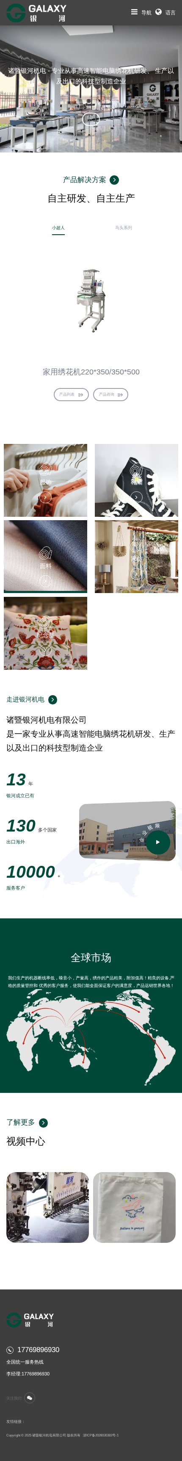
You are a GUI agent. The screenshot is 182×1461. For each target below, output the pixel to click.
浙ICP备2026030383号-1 (101, 1435)
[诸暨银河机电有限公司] (36, 12)
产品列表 (66, 394)
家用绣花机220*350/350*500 (91, 371)
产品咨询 (106, 394)
